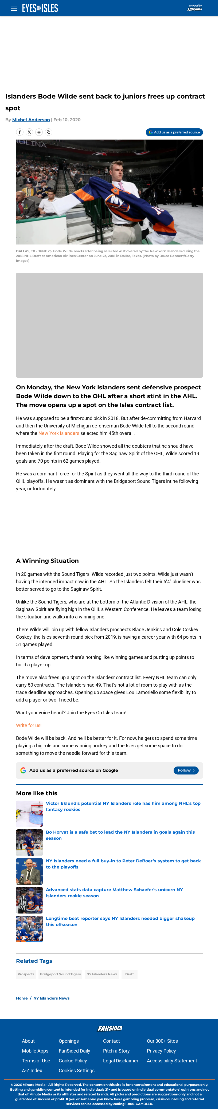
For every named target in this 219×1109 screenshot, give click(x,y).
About (28, 1041)
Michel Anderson (31, 119)
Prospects (26, 974)
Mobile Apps (35, 1051)
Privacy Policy (161, 1051)
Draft (129, 974)
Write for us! (29, 725)
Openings (69, 1041)
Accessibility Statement (172, 1060)
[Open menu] (14, 8)
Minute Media (34, 1085)
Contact (111, 1041)
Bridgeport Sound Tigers (60, 974)
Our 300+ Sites (162, 1041)
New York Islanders (58, 433)
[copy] (48, 132)
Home (22, 998)
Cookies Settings (77, 1070)
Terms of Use (36, 1060)
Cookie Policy (73, 1060)
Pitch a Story (116, 1051)
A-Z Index (32, 1070)
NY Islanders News (102, 974)
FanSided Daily (74, 1051)
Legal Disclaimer (120, 1060)
